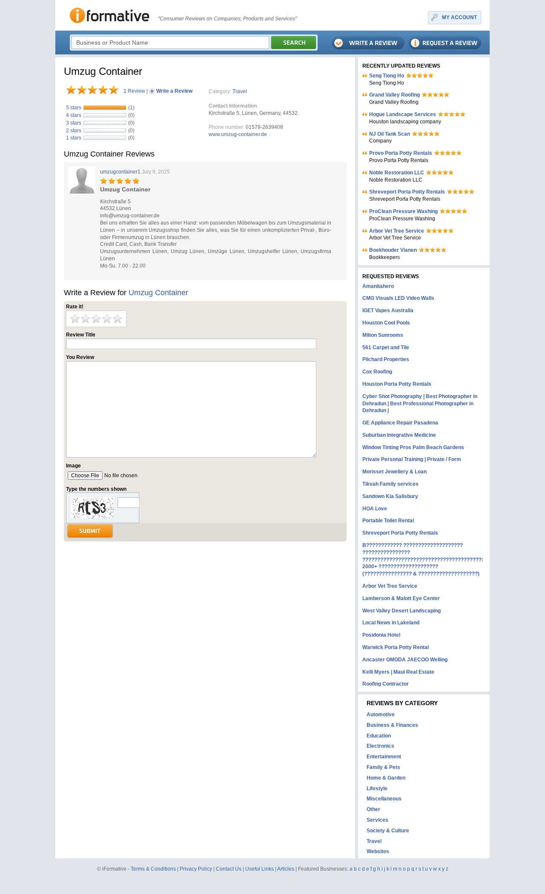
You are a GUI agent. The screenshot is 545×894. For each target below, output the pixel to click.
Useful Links (259, 869)
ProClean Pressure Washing (403, 211)
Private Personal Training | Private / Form (411, 459)
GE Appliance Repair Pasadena (400, 423)
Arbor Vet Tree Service (396, 231)
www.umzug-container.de (238, 134)
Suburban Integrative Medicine (399, 435)
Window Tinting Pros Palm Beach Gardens (413, 447)
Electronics (380, 746)
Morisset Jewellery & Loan (394, 472)
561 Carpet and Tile (385, 347)
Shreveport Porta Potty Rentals (407, 192)
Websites (378, 851)
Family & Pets (383, 767)
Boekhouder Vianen (393, 250)
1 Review (134, 91)
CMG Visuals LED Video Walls (398, 298)
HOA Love (374, 509)
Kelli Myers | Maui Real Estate (398, 672)
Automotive (381, 714)
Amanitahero (378, 286)
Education (379, 736)
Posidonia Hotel (381, 635)
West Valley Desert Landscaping (401, 611)
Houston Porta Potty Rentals (396, 384)
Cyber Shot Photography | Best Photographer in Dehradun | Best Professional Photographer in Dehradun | (419, 403)
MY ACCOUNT (459, 17)
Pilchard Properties (385, 359)
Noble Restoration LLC (396, 173)
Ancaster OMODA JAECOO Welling (404, 660)
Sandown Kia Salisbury (390, 496)
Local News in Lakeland (390, 623)
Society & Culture (388, 831)
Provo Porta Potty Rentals (400, 153)
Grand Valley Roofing (394, 95)
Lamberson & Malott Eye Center (401, 598)
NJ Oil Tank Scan (389, 134)
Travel (239, 91)
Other (373, 809)
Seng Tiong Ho (386, 76)
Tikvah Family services (390, 484)
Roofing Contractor (385, 684)
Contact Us (228, 869)
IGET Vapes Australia (387, 310)
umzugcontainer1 (120, 172)
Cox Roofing (377, 372)
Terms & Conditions (153, 869)
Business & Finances (392, 725)
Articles (285, 869)
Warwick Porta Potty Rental (395, 647)
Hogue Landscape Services (402, 114)
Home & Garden (386, 778)
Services (377, 820)
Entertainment (384, 757)
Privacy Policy (196, 869)
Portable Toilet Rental (388, 521)
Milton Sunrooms (382, 335)
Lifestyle (377, 789)
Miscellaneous (384, 799)
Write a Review (174, 91)
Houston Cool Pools (386, 323)
